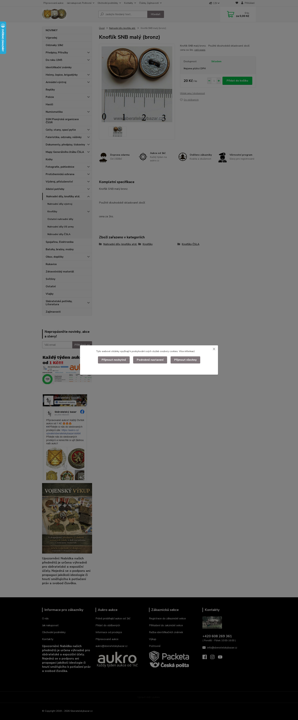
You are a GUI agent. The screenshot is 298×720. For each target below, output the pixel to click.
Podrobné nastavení (150, 360)
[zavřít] (214, 348)
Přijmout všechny (185, 360)
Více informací (187, 351)
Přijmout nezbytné (114, 360)
